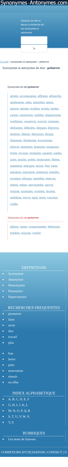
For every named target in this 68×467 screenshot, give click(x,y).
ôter (47, 165)
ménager (28, 165)
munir (39, 165)
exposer (26, 233)
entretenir (26, 146)
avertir (45, 108)
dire (11, 331)
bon (10, 353)
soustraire (27, 191)
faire (11, 319)
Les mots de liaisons (22, 439)
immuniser (43, 159)
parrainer (15, 172)
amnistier (38, 102)
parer (54, 165)
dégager (41, 127)
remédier (38, 178)
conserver (30, 121)
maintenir (16, 165)
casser (23, 226)
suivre (26, 197)
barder (54, 108)
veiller (14, 204)
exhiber (14, 233)
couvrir (41, 121)
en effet (13, 382)
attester (24, 108)
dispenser (16, 140)
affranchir (55, 96)
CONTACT (54, 452)
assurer (14, 108)
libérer (55, 159)
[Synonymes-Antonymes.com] (34, 6)
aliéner (14, 226)
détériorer (53, 226)
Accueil (4, 61)
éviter (13, 153)
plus (11, 342)
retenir (14, 184)
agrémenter (17, 102)
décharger (16, 127)
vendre (36, 233)
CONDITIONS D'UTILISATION (23, 452)
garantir (47, 153)
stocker (50, 191)
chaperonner (52, 115)
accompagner (27, 96)
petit (11, 365)
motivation (15, 370)
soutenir (39, 191)
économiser (45, 140)
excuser (23, 153)
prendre (54, 172)
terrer (42, 197)
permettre (14, 313)
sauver (49, 184)
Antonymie (15, 279)
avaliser (34, 108)
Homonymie (16, 285)
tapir (34, 197)
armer (49, 102)
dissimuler (29, 140)
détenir (25, 134)
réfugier (27, 178)
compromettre (37, 226)
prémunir (42, 172)
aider (28, 102)
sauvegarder (35, 184)
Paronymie (15, 291)
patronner (28, 172)
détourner (37, 134)
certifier (38, 115)
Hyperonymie (17, 297)
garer (13, 159)
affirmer (42, 96)
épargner (39, 146)
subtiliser (15, 197)
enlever (14, 146)
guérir (31, 159)
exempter (35, 153)
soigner (14, 191)
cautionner (26, 115)
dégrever (53, 127)
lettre (11, 359)
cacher (14, 115)
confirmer (16, 121)
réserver (50, 178)
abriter (14, 96)
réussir (12, 376)
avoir (11, 325)
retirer (23, 184)
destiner (15, 134)
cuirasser (53, 121)
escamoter (52, 146)
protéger (15, 178)
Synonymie (15, 273)
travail (12, 337)
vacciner (52, 197)
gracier (22, 159)
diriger (49, 134)
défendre (29, 127)
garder (57, 153)
